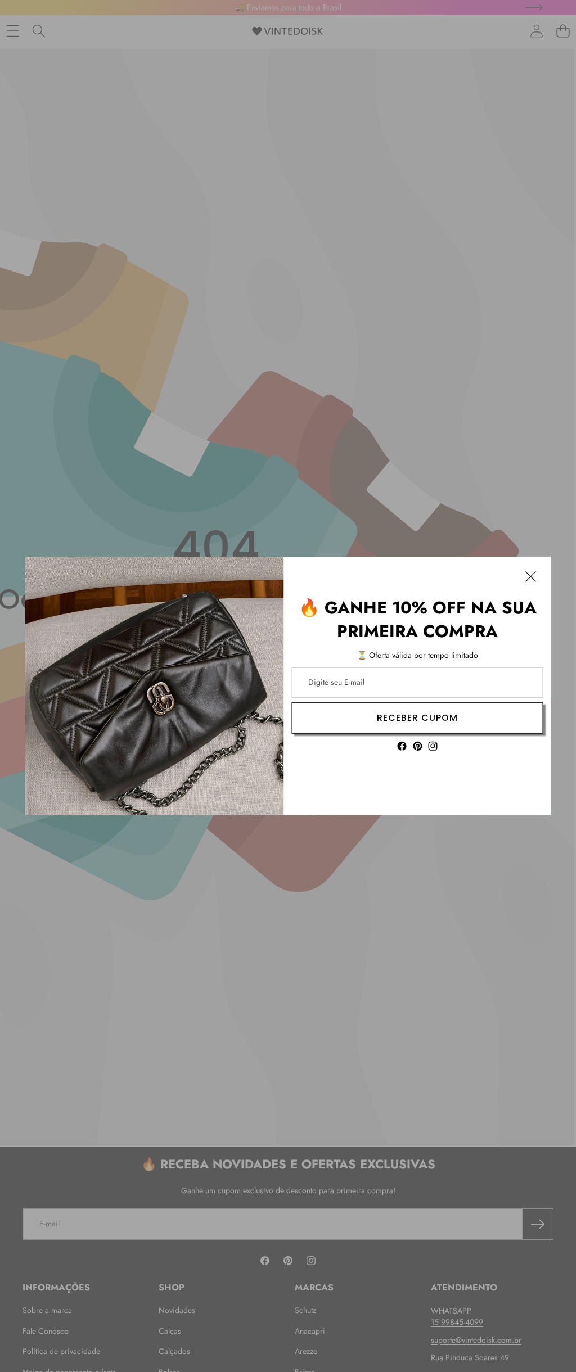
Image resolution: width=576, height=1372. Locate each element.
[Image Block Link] (154, 686)
